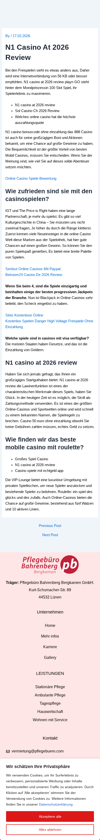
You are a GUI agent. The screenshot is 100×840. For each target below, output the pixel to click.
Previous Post (50, 526)
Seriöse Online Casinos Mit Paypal (32, 269)
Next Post (50, 535)
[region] (50, 799)
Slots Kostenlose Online (24, 315)
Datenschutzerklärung (56, 804)
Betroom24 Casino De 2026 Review (33, 275)
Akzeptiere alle (50, 816)
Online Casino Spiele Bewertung (30, 178)
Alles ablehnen (50, 830)
